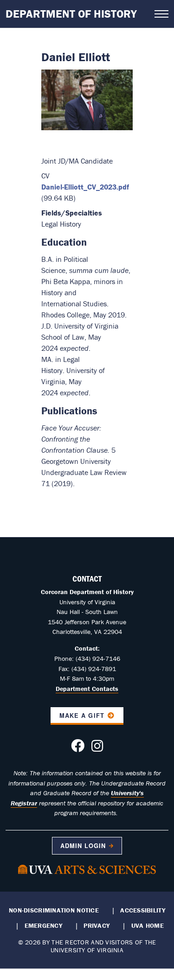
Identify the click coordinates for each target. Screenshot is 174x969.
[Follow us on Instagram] (97, 748)
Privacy (97, 925)
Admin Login (83, 846)
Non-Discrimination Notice (54, 910)
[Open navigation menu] (161, 13)
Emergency (43, 925)
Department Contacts (87, 688)
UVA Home (147, 925)
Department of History (71, 13)
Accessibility (142, 910)
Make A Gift (81, 715)
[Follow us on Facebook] (77, 748)
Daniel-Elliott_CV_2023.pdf (85, 186)
